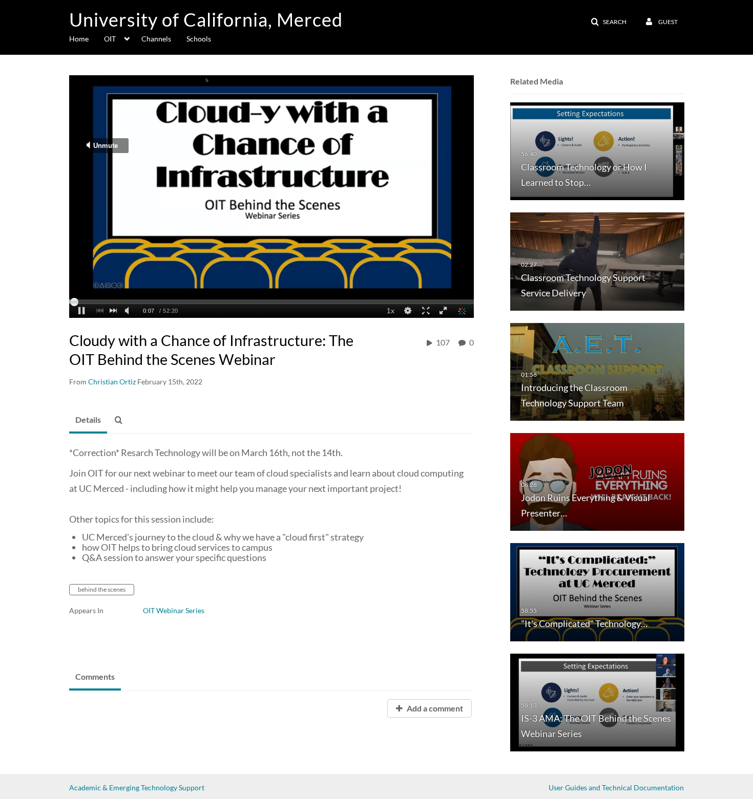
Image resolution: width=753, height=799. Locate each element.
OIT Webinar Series (173, 610)
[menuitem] (86, 38)
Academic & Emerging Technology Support (136, 787)
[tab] (88, 420)
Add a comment (434, 708)
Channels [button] (156, 38)
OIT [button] (110, 38)
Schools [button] (198, 38)
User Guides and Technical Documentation (616, 787)
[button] (608, 22)
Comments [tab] (95, 676)
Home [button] (79, 38)
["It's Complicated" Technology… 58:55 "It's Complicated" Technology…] (597, 591)
